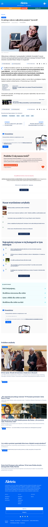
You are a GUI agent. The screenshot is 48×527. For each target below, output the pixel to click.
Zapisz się (5, 146)
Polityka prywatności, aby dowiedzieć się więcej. (34, 319)
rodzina (3, 428)
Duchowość (7, 500)
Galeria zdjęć (41, 99)
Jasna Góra (4, 450)
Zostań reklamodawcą (34, 520)
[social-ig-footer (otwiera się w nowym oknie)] (27, 516)
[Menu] (8, 3)
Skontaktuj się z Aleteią (14, 522)
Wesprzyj (23, 8)
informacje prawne (25, 520)
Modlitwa (37, 8)
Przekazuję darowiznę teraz (10, 165)
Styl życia (3, 14)
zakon (32, 115)
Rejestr (10, 8)
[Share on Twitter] (41, 63)
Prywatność (22, 522)
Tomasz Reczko (15, 22)
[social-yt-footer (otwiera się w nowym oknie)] (20, 516)
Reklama (19, 503)
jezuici (23, 115)
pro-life (3, 405)
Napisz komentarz (24, 189)
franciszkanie (12, 115)
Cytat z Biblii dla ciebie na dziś (14, 298)
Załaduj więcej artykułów (24, 233)
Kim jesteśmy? (18, 520)
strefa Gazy (4, 382)
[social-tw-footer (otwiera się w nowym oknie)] (25, 516)
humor (18, 115)
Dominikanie (4, 115)
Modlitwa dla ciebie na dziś (12, 302)
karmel (27, 115)
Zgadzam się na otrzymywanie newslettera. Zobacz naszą (18, 143)
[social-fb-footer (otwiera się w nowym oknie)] (22, 516)
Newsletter (20, 496)
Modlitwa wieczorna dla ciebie (14, 293)
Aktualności (7, 496)
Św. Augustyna (28, 5)
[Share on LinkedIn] (39, 63)
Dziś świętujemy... (9, 289)
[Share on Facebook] (37, 63)
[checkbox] (5, 319)
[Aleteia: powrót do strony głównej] (24, 3)
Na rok (32, 496)
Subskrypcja (20, 500)
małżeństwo (4, 347)
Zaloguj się (31, 185)
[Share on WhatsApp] (46, 63)
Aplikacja (19, 498)
